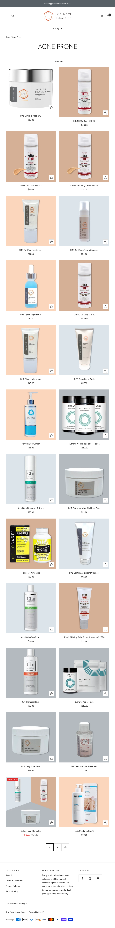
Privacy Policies (13, 886)
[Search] (13, 16)
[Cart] (108, 16)
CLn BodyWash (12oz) (30, 637)
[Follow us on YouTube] (98, 878)
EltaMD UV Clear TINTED (30, 185)
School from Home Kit (31, 831)
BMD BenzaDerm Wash (84, 379)
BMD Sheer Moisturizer (30, 379)
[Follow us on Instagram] (90, 878)
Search (9, 875)
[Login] (102, 16)
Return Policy (12, 891)
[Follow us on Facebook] (82, 878)
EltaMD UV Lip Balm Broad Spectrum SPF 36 (84, 637)
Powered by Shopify (36, 912)
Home (8, 37)
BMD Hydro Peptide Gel (30, 314)
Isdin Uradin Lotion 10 (84, 831)
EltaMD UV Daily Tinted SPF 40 (84, 185)
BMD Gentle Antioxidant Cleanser (84, 572)
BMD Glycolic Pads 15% (30, 115)
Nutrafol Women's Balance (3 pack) (84, 443)
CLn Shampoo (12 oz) (30, 702)
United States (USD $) (16, 904)
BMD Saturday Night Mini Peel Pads (84, 508)
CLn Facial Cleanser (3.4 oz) (30, 508)
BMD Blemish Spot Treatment (84, 766)
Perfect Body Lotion (31, 443)
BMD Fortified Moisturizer (30, 250)
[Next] (65, 847)
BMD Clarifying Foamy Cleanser (84, 250)
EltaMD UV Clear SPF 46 (84, 121)
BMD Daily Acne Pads (30, 766)
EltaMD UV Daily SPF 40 (84, 314)
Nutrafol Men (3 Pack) (84, 702)
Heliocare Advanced (31, 572)
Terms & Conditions (14, 880)
